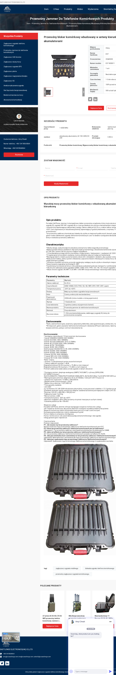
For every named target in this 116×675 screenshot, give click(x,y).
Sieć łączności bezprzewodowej (15, 90)
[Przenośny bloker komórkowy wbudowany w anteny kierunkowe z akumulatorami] (64, 65)
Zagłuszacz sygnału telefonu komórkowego (14, 44)
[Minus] (110, 621)
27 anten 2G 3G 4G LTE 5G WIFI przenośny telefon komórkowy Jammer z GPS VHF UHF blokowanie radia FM (52, 618)
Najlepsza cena (96, 108)
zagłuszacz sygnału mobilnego (67, 568)
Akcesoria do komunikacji (13, 100)
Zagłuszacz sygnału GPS (13, 66)
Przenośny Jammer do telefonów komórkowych (49, 23)
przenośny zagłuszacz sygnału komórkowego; (72, 574)
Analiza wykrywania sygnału (14, 85)
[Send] (110, 671)
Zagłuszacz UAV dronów (12, 57)
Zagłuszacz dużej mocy (12, 62)
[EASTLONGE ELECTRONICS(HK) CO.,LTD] (7, 9)
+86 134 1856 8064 (23, 144)
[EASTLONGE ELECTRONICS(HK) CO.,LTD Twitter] (90, 99)
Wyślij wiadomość (61, 184)
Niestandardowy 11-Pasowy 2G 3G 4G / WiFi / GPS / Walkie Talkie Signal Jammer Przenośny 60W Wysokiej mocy (104, 618)
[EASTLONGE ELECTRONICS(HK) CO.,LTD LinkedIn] (95, 99)
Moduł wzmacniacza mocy (13, 95)
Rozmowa (19, 155)
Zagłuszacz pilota (10, 71)
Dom (28, 23)
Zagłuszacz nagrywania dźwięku (15, 76)
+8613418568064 (18, 148)
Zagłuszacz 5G (9, 81)
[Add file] (71, 671)
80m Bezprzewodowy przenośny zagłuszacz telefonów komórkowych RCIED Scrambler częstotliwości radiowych (78, 618)
